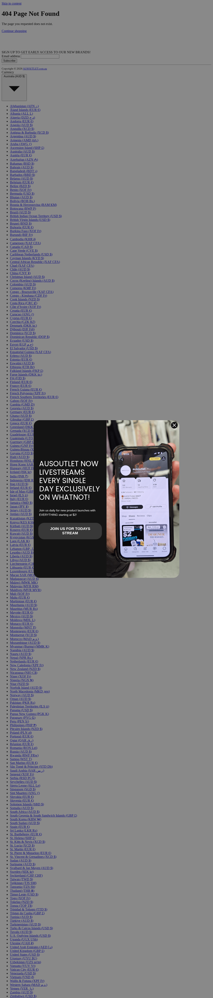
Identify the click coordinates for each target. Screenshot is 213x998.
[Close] (174, 425)
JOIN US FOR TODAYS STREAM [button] (70, 531)
